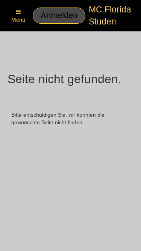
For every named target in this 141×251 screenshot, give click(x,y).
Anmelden (59, 15)
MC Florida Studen (110, 15)
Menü (18, 20)
